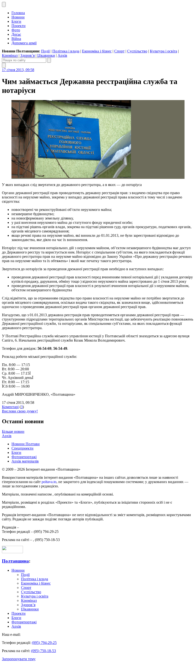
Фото (15, 30)
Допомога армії (24, 43)
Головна (18, 13)
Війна (16, 39)
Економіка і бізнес (97, 51)
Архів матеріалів (25, 461)
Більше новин (13, 431)
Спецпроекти (22, 448)
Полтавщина (15, 561)
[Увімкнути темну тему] (4, 4)
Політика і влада (65, 51)
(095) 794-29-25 (44, 643)
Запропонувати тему (19, 659)
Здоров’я (27, 55)
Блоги (16, 21)
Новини (18, 17)
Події (45, 51)
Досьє (16, 34)
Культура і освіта (163, 51)
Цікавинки (46, 55)
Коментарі (10, 407)
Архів (62, 55)
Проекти (18, 26)
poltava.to (49, 482)
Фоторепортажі (24, 457)
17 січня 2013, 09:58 (18, 70)
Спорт (119, 51)
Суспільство (137, 51)
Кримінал (10, 55)
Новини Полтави (25, 444)
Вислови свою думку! (20, 411)
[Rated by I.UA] (12, 552)
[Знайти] (49, 60)
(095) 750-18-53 (43, 651)
